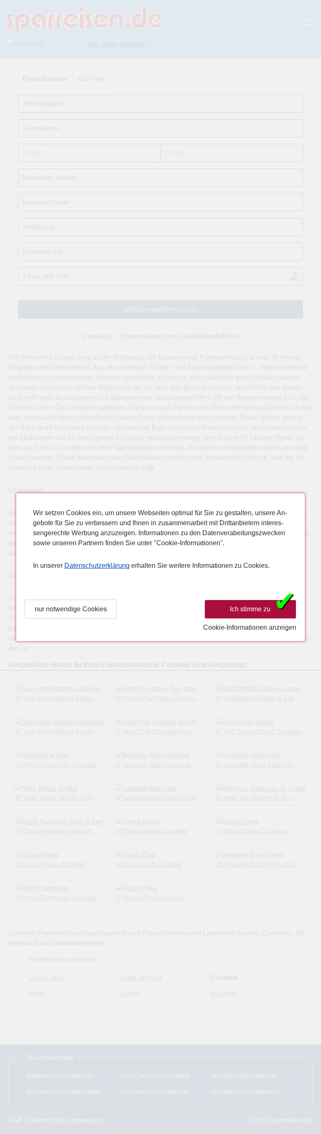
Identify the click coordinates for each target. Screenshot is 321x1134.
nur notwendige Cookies (71, 609)
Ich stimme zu (263, 608)
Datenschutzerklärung (97, 565)
